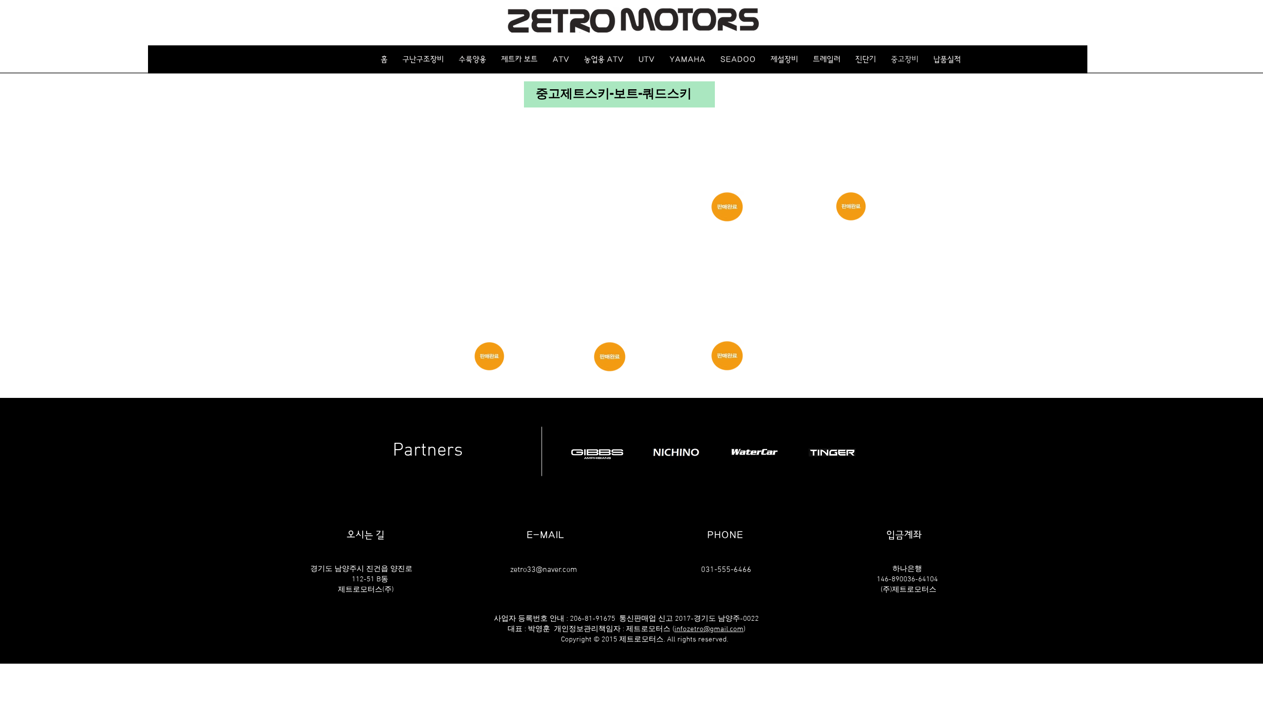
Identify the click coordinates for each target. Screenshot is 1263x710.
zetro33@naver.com (543, 570)
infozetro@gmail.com (708, 629)
